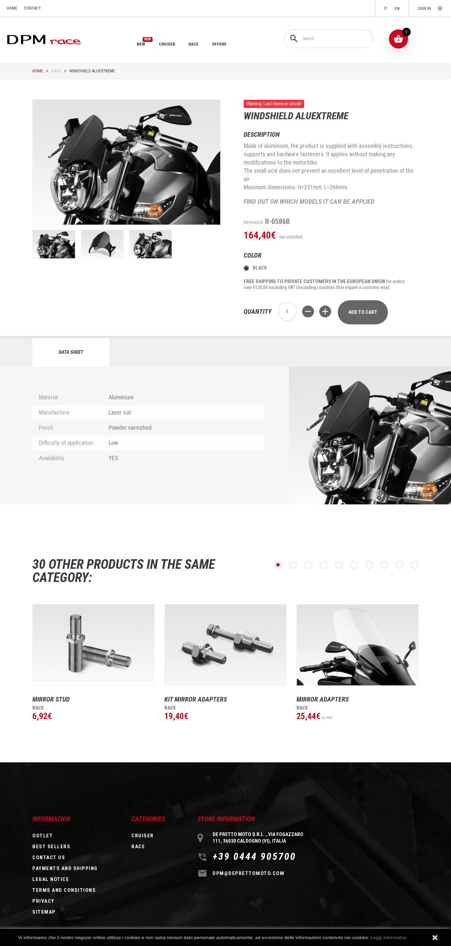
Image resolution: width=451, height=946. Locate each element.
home (12, 8)
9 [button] (399, 565)
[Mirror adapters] (357, 645)
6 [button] (354, 565)
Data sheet (71, 352)
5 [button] (339, 565)
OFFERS (219, 44)
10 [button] (415, 565)
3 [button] (308, 565)
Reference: (254, 222)
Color (253, 255)
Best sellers (51, 847)
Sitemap (44, 912)
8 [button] (384, 565)
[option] (88, 675)
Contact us (48, 857)
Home (37, 70)
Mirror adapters (322, 699)
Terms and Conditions (64, 890)
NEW (141, 44)
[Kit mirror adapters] (225, 645)
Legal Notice (50, 879)
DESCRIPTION (262, 134)
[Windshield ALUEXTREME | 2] (102, 244)
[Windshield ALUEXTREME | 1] (54, 244)
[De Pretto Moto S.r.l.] (53, 39)
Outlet (42, 836)
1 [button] (278, 565)
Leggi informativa (388, 937)
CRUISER (167, 44)
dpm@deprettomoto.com (248, 873)
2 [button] (293, 565)
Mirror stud (51, 699)
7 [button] (369, 565)
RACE (193, 44)
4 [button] (324, 565)
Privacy (43, 901)
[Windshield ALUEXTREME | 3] (150, 244)
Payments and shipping (65, 868)
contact (32, 8)
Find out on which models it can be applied (309, 201)
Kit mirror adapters (195, 699)
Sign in (424, 8)
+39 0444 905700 (254, 856)
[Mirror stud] (93, 645)
